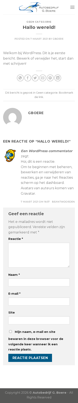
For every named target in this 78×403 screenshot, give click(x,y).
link (41, 97)
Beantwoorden (63, 201)
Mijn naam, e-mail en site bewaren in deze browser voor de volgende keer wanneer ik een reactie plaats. (35, 340)
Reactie (15, 239)
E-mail (14, 294)
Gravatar (28, 193)
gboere (58, 38)
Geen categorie (39, 21)
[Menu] (72, 7)
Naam (14, 275)
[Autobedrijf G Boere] (39, 7)
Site (11, 312)
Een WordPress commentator (46, 151)
